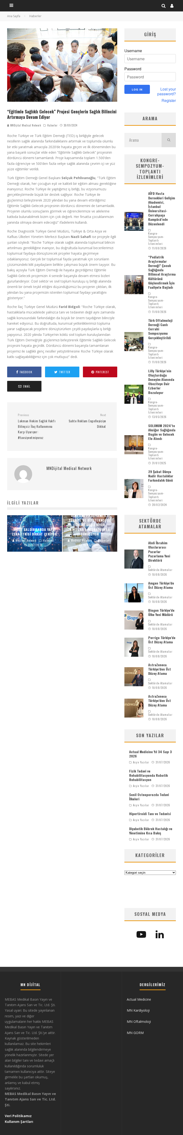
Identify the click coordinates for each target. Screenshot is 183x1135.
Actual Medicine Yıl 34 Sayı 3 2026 (150, 753)
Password (132, 69)
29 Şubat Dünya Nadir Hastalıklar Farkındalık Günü (160, 476)
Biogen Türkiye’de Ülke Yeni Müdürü (161, 612)
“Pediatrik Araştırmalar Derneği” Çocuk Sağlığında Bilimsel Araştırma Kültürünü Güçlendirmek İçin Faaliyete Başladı (162, 272)
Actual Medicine (139, 999)
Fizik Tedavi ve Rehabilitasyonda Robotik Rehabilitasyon (148, 775)
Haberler (52, 125)
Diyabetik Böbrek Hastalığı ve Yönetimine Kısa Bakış (150, 830)
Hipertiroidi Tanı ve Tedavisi (150, 813)
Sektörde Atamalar (160, 569)
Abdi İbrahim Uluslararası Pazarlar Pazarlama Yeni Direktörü (159, 551)
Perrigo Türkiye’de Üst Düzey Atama (161, 639)
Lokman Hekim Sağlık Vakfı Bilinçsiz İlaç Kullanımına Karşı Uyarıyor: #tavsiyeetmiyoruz (37, 426)
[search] (169, 140)
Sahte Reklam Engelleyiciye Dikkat (87, 421)
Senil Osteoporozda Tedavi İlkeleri (149, 796)
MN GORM (135, 1032)
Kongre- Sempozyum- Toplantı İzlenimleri (156, 238)
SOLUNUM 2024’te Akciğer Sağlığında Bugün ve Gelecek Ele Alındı (161, 432)
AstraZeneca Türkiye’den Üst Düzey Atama (159, 669)
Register (169, 100)
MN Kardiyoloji (138, 1010)
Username (133, 51)
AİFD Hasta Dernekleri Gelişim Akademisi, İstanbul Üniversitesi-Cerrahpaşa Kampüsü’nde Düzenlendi (161, 208)
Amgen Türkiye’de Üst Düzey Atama (161, 585)
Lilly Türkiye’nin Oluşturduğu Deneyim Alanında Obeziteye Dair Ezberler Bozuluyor (161, 381)
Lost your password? (166, 91)
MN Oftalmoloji (139, 1021)
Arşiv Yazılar (141, 762)
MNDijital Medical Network (25, 125)
